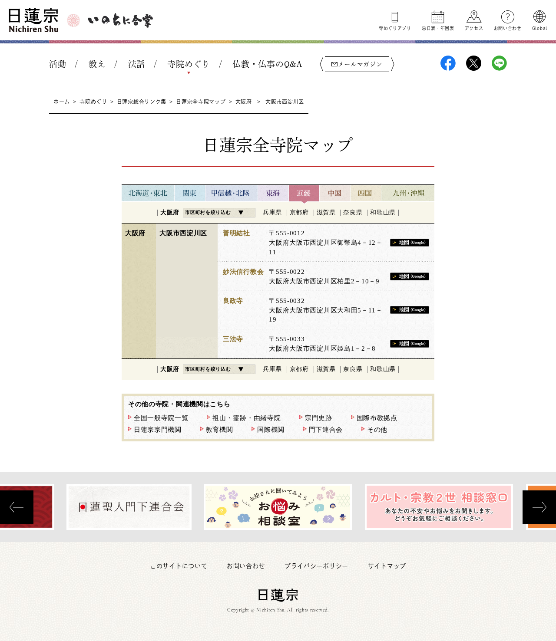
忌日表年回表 (438, 28)
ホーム (61, 101)
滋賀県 (326, 212)
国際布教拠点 (377, 417)
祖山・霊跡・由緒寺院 (246, 417)
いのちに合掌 (120, 20)
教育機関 (219, 429)
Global (539, 28)
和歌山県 (383, 212)
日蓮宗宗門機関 (158, 429)
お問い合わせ (508, 28)
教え (97, 64)
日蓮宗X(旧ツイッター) (473, 63)
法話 (136, 64)
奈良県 (352, 212)
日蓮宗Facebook (448, 63)
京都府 (299, 212)
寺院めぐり (188, 64)
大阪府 (243, 101)
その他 (377, 429)
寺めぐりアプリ (395, 28)
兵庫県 (272, 212)
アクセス (474, 28)
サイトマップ (387, 566)
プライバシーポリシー (316, 566)
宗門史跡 (318, 417)
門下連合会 (326, 429)
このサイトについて (178, 566)
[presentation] (16, 507)
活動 (57, 64)
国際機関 (271, 429)
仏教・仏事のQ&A (267, 64)
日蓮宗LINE (499, 63)
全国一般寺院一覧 (161, 417)
